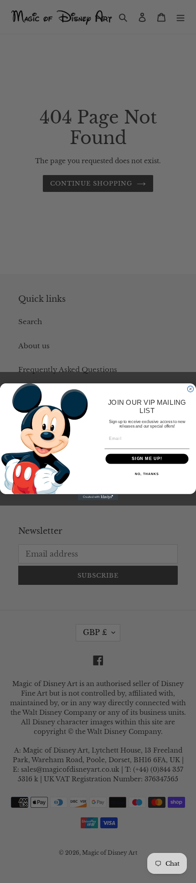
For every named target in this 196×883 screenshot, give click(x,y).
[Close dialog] (190, 389)
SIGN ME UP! (147, 458)
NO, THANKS (147, 473)
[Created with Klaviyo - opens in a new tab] (98, 497)
